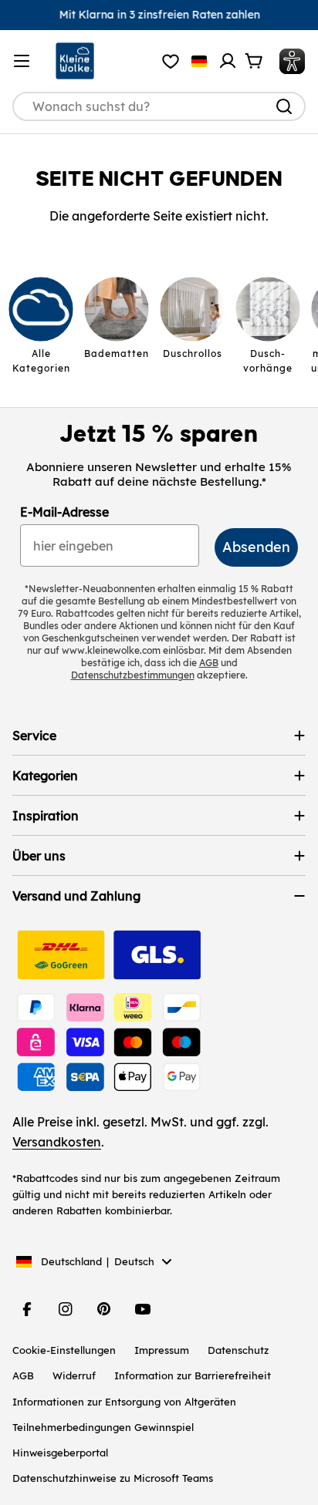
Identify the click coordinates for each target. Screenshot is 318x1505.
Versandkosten (56, 1142)
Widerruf (74, 1375)
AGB (23, 1375)
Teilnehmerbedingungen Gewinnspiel (103, 1427)
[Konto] (227, 61)
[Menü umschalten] (21, 61)
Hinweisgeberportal (60, 1452)
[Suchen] (284, 106)
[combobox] (159, 106)
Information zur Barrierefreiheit (192, 1375)
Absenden (256, 547)
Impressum (161, 1350)
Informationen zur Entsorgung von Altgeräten (124, 1402)
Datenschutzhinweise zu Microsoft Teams (112, 1478)
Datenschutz (238, 1350)
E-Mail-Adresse (64, 512)
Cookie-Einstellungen (64, 1350)
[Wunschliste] (170, 61)
